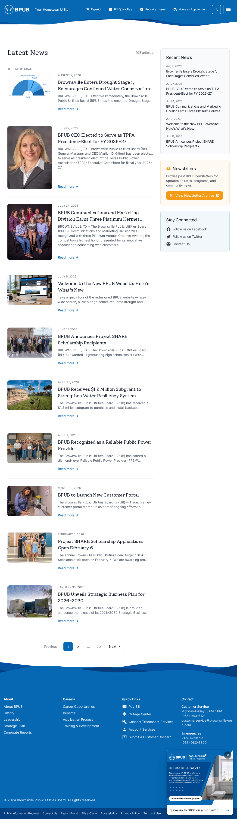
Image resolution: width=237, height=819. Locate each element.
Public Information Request (21, 813)
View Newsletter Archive (194, 195)
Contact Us (181, 244)
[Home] (9, 68)
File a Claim (89, 813)
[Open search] (216, 9)
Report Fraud (69, 813)
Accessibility (109, 813)
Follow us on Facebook (190, 229)
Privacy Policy (130, 813)
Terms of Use (152, 813)
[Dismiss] (227, 755)
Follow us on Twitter (187, 236)
